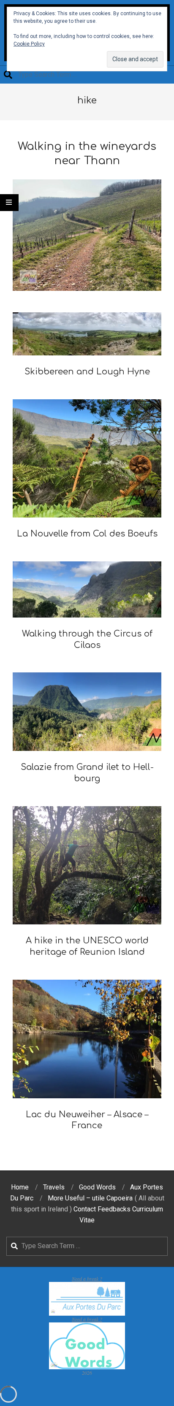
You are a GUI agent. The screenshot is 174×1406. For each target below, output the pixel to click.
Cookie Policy (29, 44)
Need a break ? (87, 1278)
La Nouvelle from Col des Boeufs (87, 534)
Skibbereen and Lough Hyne (87, 372)
